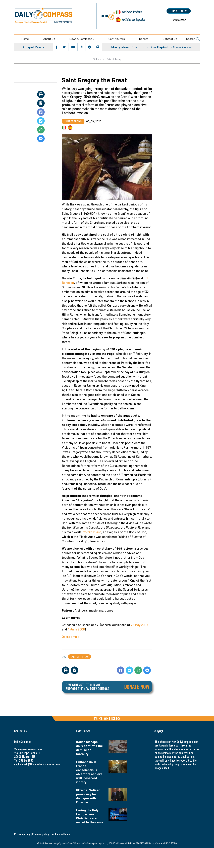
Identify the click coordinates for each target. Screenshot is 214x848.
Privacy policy (22, 834)
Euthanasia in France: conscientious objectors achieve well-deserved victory (89, 772)
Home (25, 39)
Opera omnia (70, 637)
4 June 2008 (76, 629)
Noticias (133, 19)
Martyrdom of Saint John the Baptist (139, 47)
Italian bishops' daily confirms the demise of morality (89, 748)
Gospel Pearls (33, 47)
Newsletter (179, 20)
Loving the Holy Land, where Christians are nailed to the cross (89, 816)
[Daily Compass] (51, 16)
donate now (179, 11)
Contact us (170, 39)
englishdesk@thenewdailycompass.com (37, 764)
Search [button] (191, 39)
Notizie (132, 12)
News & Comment (80, 39)
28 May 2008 (139, 625)
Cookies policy (40, 834)
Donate (143, 39)
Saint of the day (114, 59)
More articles (107, 718)
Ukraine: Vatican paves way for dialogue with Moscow (88, 796)
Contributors (117, 39)
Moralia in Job (91, 532)
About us (49, 39)
